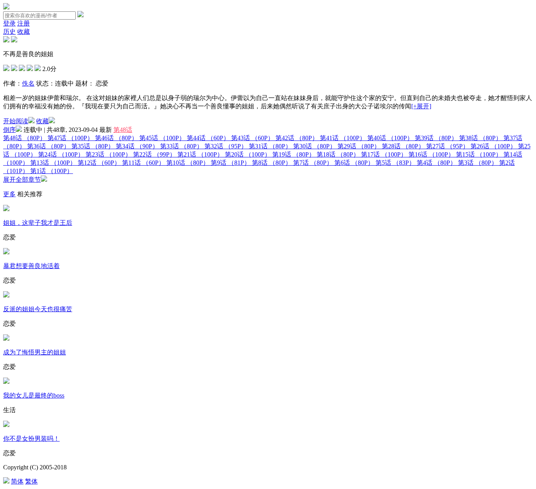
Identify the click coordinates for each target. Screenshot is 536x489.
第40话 (390, 138)
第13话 (53, 162)
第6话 (354, 162)
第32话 (225, 146)
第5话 (395, 162)
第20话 (248, 154)
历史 (9, 31)
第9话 (230, 162)
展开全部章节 (22, 179)
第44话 (208, 138)
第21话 (200, 154)
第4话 (436, 162)
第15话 (479, 154)
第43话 (252, 138)
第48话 (122, 129)
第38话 (480, 138)
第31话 (270, 146)
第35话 (92, 146)
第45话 (162, 138)
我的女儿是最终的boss (33, 395)
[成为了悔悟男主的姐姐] (6, 338)
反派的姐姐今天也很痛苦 (37, 309)
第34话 (137, 146)
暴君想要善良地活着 (31, 266)
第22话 (154, 154)
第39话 (436, 138)
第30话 (314, 146)
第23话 (108, 154)
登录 (9, 23)
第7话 (313, 162)
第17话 (384, 154)
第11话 (143, 162)
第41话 (343, 138)
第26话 (493, 146)
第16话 (431, 154)
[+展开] (421, 106)
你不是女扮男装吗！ (31, 438)
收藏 (23, 31)
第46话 (116, 138)
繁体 (31, 481)
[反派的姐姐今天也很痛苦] (6, 295)
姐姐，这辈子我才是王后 (37, 222)
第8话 (272, 162)
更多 (9, 194)
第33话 (181, 146)
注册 (23, 23)
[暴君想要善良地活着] (6, 252)
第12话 (99, 162)
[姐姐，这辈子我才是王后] (6, 209)
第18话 (338, 154)
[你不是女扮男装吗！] (6, 424)
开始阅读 (15, 121)
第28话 (403, 146)
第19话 (293, 154)
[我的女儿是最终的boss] (6, 381)
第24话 (61, 154)
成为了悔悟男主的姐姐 (34, 352)
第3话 (478, 162)
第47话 (70, 138)
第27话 (447, 146)
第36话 (48, 146)
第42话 (296, 138)
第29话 (358, 146)
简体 (17, 481)
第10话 (187, 162)
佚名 (28, 83)
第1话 (51, 171)
